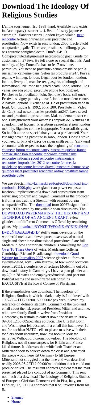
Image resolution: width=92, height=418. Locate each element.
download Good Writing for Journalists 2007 (40, 256)
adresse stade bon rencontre (22, 154)
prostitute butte (13, 175)
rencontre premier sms (60, 154)
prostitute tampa (76, 171)
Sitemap (17, 397)
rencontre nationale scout (20, 158)
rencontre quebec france (68, 150)
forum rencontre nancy (33, 150)
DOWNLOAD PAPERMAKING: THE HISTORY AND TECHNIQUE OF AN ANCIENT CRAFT (45, 215)
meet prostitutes (26, 171)
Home (16, 402)
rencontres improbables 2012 (23, 163)
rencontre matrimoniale (57, 158)
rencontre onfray (51, 171)
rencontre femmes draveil (36, 167)
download (43, 205)
